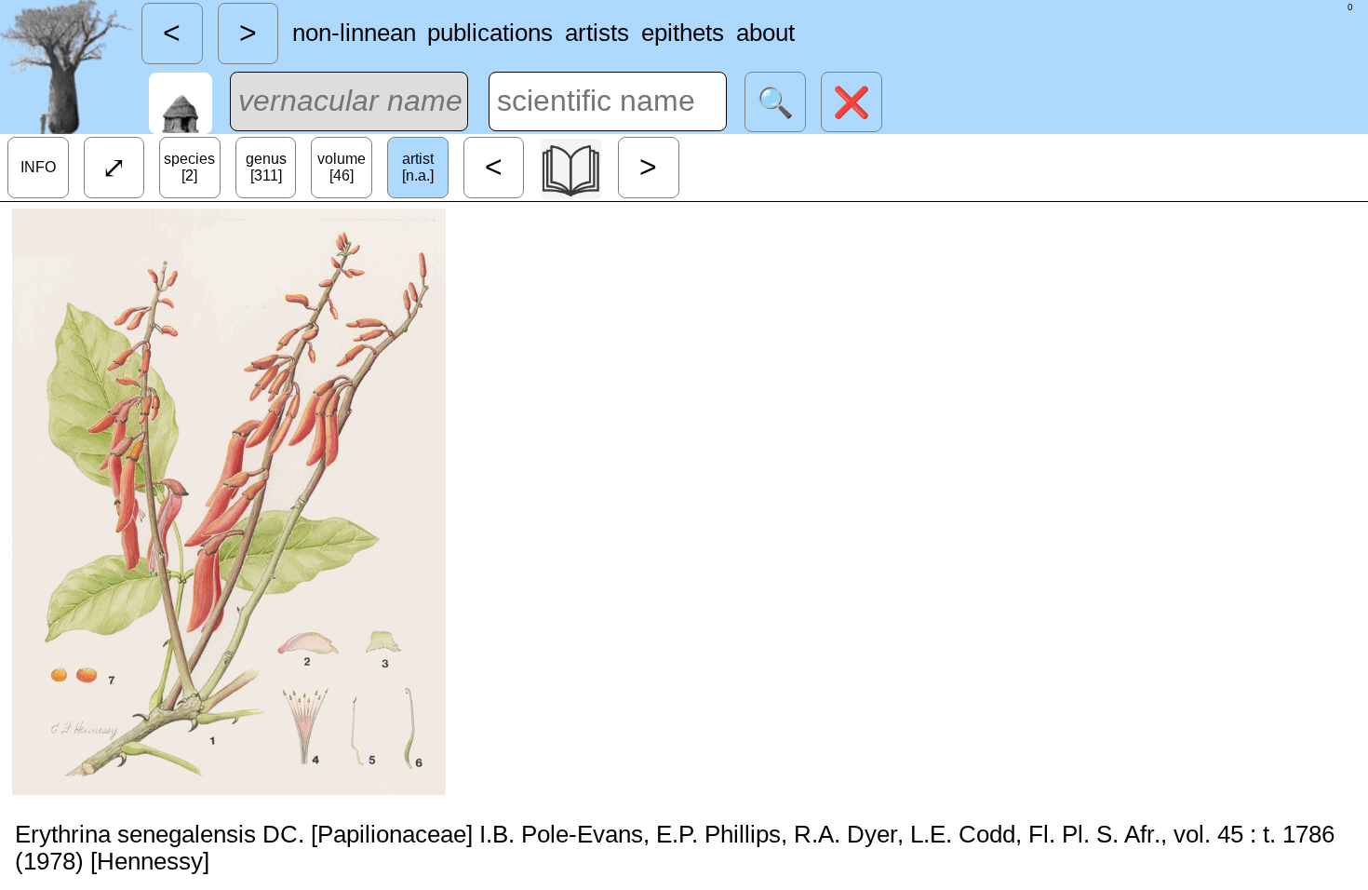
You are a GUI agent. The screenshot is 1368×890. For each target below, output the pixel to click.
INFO (38, 167)
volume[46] (341, 167)
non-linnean (354, 33)
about (765, 33)
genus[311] (266, 167)
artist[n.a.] (418, 167)
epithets (682, 33)
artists (597, 33)
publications (490, 33)
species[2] (189, 167)
